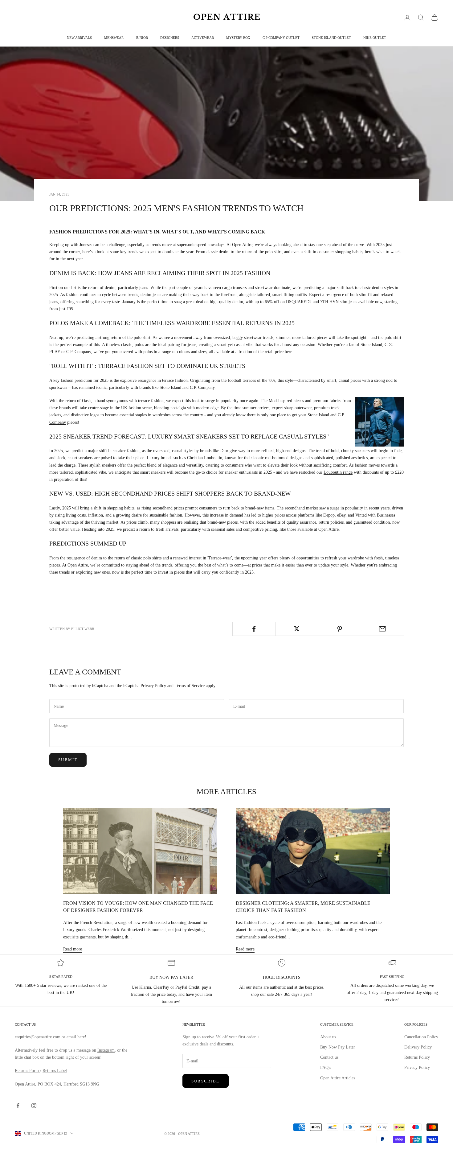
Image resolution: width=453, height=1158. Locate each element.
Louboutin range (338, 472)
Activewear (202, 37)
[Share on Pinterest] (339, 629)
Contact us (329, 1057)
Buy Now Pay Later (337, 1047)
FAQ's (325, 1067)
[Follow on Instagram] (34, 1105)
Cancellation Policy (421, 1037)
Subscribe (205, 1081)
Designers (169, 37)
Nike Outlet (374, 37)
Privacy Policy (153, 685)
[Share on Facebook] (254, 629)
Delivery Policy (418, 1047)
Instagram (106, 1050)
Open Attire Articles (337, 1078)
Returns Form (27, 1070)
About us (328, 1037)
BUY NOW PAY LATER (171, 977)
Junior (142, 37)
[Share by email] (382, 629)
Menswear (114, 37)
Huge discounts (281, 977)
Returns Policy (417, 1057)
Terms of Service (190, 685)
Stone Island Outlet (331, 37)
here (288, 351)
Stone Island (318, 415)
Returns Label (55, 1070)
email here (76, 1037)
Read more (72, 949)
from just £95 (61, 309)
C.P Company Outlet (281, 37)
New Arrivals (79, 37)
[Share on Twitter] (296, 629)
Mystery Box (238, 37)
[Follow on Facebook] (18, 1105)
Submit (68, 759)
